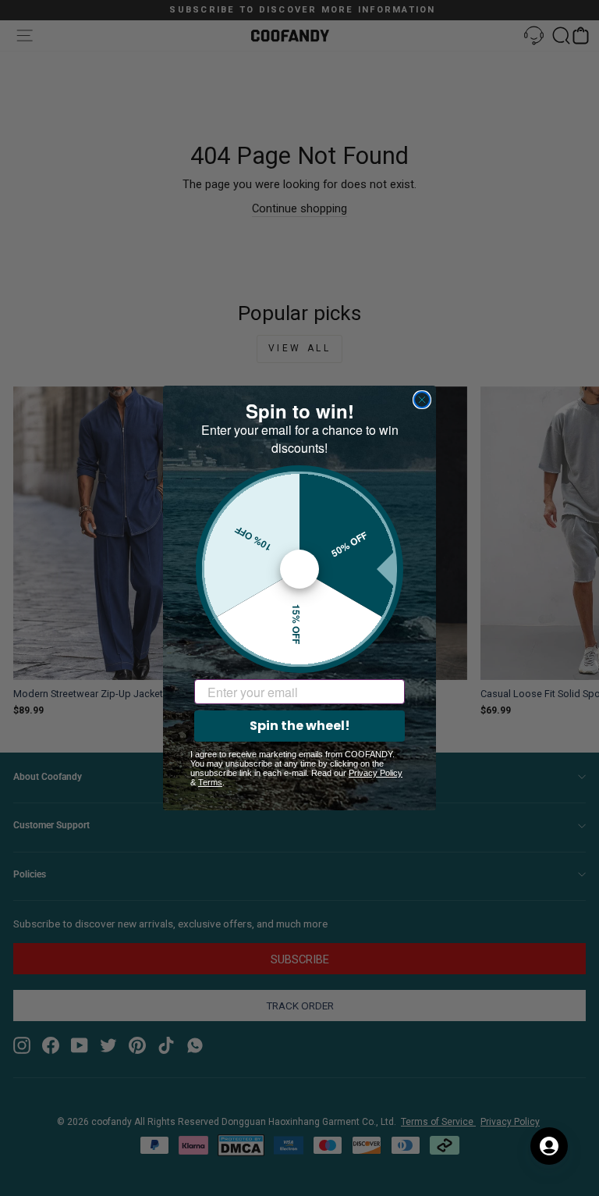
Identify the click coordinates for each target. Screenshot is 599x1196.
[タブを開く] (549, 1146)
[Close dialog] (422, 400)
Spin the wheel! (300, 726)
